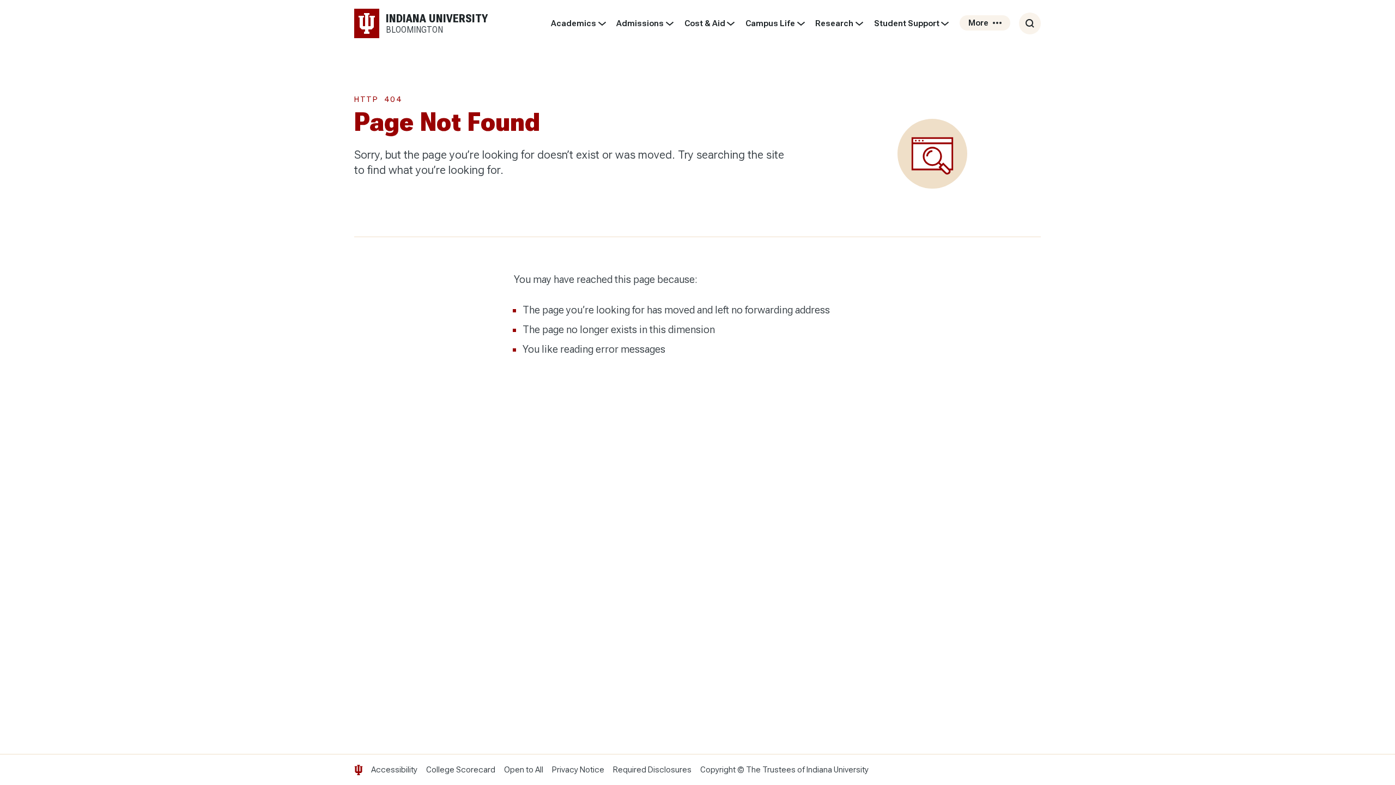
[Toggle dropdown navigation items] (602, 23)
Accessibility (394, 769)
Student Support (906, 23)
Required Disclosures (652, 769)
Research (834, 23)
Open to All (523, 769)
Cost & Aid (704, 23)
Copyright (718, 769)
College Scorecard (460, 769)
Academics (573, 23)
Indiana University (837, 769)
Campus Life (770, 23)
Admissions (640, 23)
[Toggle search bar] (1030, 23)
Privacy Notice (578, 769)
